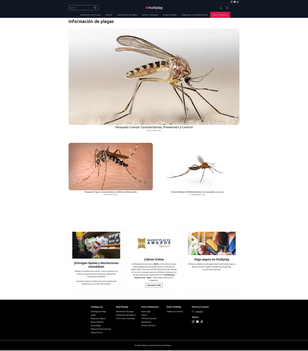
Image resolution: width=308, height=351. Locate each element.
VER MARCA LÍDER (154, 285)
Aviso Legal (145, 311)
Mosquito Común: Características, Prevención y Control (154, 127)
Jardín (109, 15)
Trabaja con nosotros (175, 311)
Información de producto (126, 315)
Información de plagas (125, 311)
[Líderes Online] (154, 243)
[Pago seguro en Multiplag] (212, 243)
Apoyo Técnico (220, 15)
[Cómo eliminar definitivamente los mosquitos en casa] (197, 166)
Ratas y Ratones (150, 15)
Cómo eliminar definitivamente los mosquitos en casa (197, 192)
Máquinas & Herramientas (195, 15)
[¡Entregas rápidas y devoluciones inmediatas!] (96, 245)
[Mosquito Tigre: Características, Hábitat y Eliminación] (111, 166)
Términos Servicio (148, 325)
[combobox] (84, 7)
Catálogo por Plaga (90, 15)
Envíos (144, 315)
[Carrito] (227, 7)
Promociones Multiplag (125, 318)
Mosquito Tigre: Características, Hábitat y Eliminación (111, 192)
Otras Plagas (170, 15)
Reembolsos (146, 322)
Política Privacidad (148, 318)
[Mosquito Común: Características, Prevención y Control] (154, 77)
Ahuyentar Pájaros (127, 15)
